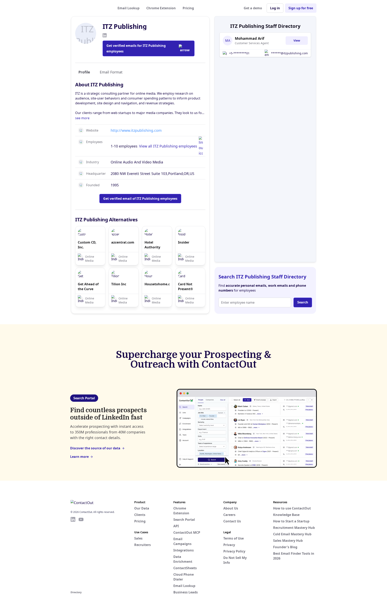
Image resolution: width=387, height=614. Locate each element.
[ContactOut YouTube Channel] (81, 553)
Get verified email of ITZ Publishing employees (140, 198)
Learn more (79, 456)
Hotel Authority (152, 244)
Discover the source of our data (95, 448)
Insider (183, 242)
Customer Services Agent (252, 43)
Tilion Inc (118, 284)
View (296, 40)
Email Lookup (128, 8)
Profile (84, 72)
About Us (230, 508)
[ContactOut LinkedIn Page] (73, 553)
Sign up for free (300, 8)
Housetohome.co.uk (157, 284)
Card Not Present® (185, 286)
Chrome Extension (161, 8)
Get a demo (253, 8)
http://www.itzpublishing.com (136, 130)
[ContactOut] (90, 8)
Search (302, 302)
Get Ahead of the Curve (88, 286)
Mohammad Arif (249, 38)
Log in (275, 8)
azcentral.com (122, 242)
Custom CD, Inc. (87, 244)
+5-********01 (239, 53)
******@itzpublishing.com (289, 53)
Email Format (111, 72)
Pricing (188, 8)
